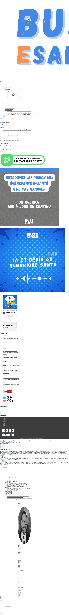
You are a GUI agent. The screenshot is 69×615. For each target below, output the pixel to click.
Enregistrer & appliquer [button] (4, 464)
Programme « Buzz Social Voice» (13, 94)
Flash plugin (8, 606)
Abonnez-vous (3, 151)
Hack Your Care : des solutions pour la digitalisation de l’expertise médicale (21, 113)
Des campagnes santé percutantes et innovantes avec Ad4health (19, 111)
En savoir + (19, 442)
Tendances (4, 84)
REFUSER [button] (16, 442)
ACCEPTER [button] (11, 442)
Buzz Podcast (9, 107)
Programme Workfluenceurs (12, 105)
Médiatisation (7, 101)
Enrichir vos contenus (9, 106)
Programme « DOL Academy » (12, 95)
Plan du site (21, 438)
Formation (7, 92)
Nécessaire (3, 456)
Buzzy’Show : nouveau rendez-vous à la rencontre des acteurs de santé (20, 102)
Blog (3, 115)
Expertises (4, 86)
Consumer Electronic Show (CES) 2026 (14, 99)
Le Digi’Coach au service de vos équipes (14, 91)
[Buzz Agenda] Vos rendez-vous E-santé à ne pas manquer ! (18, 97)
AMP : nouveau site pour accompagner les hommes (17, 130)
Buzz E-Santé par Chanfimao (39, 438)
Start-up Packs (7, 89)
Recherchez (13, 118)
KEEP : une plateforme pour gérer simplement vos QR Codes (18, 114)
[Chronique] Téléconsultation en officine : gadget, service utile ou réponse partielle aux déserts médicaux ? (11, 372)
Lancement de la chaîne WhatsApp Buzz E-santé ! (16, 104)
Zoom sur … (5, 82)
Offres (4, 88)
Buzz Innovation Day (11, 93)
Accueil (1, 122)
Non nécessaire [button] (3, 460)
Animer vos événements (9, 108)
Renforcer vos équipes (9, 90)
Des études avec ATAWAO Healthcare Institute (15, 112)
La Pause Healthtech (9, 109)
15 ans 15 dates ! (8, 87)
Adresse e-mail (3, 149)
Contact (4, 116)
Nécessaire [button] (2, 455)
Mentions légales (27, 438)
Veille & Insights (8, 96)
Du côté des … (5, 80)
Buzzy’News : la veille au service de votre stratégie (16, 100)
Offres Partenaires (8, 110)
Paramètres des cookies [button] (5, 442)
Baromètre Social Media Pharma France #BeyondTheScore (18, 98)
